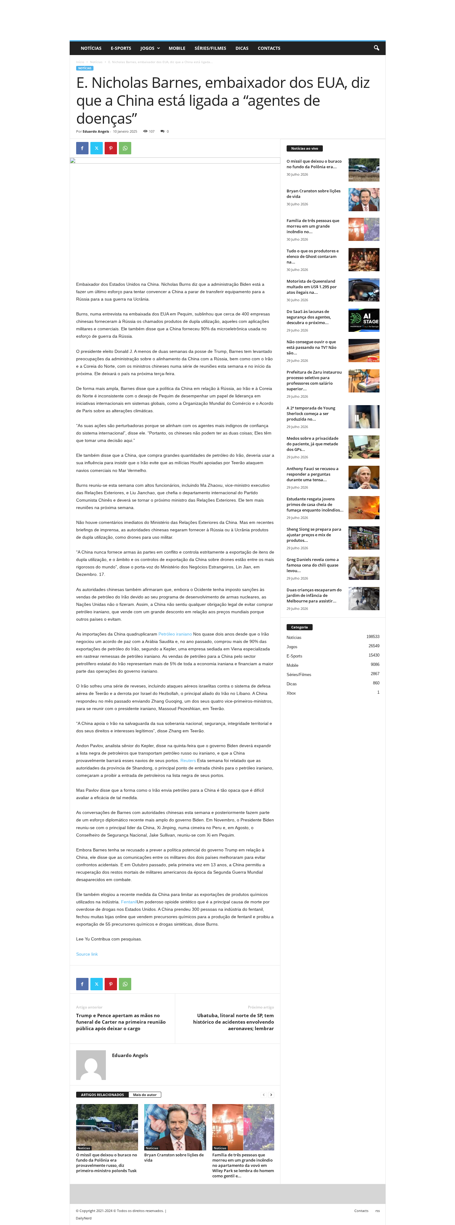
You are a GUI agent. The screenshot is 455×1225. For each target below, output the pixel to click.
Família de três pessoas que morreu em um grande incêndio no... (313, 226)
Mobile (177, 48)
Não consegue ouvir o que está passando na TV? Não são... (311, 347)
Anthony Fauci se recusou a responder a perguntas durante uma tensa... (313, 474)
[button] (376, 48)
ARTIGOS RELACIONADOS (102, 1094)
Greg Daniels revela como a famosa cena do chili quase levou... (313, 565)
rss (377, 1210)
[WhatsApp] (125, 148)
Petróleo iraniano (175, 634)
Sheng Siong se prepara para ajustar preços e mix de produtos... (314, 534)
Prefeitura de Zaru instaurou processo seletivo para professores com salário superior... (314, 380)
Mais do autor (145, 1094)
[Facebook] (82, 148)
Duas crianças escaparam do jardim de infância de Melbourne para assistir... (314, 595)
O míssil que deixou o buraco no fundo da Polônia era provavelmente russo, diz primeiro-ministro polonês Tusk (106, 1162)
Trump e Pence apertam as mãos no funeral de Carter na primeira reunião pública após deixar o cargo (121, 1021)
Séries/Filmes (210, 48)
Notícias (91, 48)
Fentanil (129, 901)
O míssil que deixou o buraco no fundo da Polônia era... (314, 163)
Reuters (188, 760)
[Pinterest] (111, 148)
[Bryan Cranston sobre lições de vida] (175, 1127)
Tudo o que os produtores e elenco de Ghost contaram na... (313, 256)
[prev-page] (264, 1095)
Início (80, 62)
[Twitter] (96, 148)
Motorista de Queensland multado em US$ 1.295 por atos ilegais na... (312, 286)
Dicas (242, 48)
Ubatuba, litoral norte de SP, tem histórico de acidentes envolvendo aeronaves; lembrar (233, 1021)
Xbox (291, 693)
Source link (87, 954)
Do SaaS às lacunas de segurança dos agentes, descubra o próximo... (309, 317)
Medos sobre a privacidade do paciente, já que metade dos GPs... (312, 443)
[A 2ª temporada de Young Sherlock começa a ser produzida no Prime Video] (364, 416)
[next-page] (271, 1095)
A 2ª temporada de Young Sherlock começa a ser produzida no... (311, 413)
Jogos (147, 48)
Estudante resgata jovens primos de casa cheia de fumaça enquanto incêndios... (315, 504)
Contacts (269, 48)
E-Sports (121, 48)
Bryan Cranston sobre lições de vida (174, 1157)
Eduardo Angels (96, 131)
